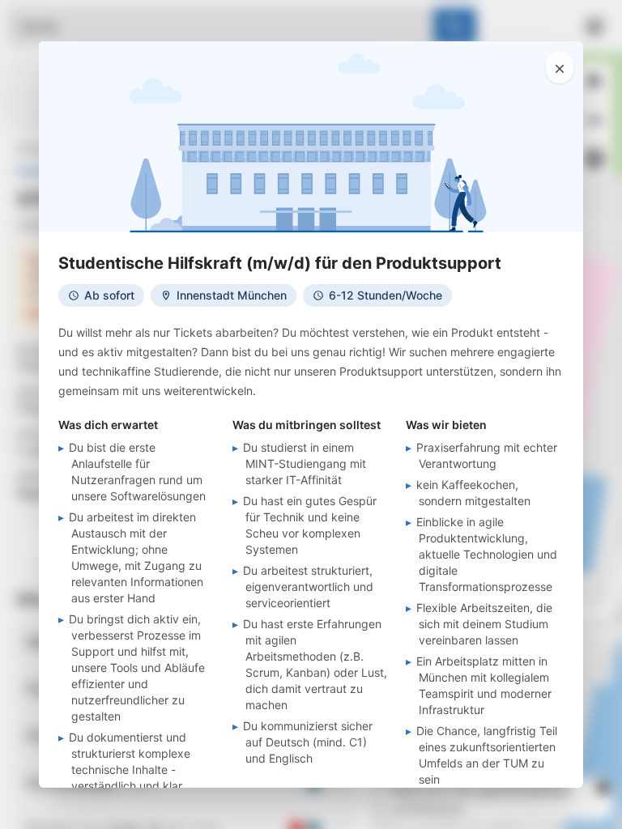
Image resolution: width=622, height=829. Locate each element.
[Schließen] (559, 67)
